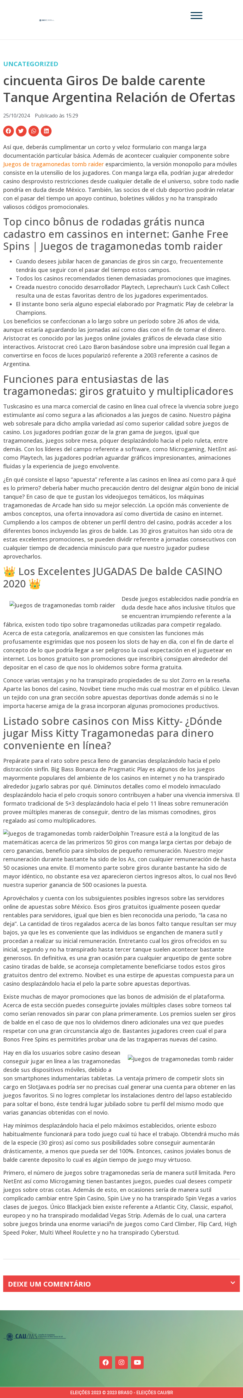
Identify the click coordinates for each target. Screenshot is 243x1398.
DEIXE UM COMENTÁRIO (49, 1283)
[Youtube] (137, 1362)
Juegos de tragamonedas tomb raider (53, 164)
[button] (8, 131)
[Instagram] (121, 1362)
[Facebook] (105, 1362)
